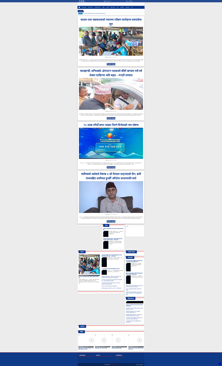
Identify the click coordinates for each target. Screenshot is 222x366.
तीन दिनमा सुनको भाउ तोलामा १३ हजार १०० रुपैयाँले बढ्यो (111, 288)
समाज (117, 7)
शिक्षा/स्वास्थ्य (128, 7)
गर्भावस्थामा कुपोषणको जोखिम (116, 348)
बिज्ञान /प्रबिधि (113, 7)
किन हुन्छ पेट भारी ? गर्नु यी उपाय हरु (101, 348)
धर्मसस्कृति (130, 257)
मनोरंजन (82, 326)
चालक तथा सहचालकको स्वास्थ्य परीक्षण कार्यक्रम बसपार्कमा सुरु (94, 13)
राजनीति (107, 7)
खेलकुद (103, 7)
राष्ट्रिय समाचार (90, 7)
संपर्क (127, 1)
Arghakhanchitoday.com (114, 364)
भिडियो (81, 332)
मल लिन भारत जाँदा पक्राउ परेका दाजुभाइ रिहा (109, 286)
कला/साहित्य (122, 7)
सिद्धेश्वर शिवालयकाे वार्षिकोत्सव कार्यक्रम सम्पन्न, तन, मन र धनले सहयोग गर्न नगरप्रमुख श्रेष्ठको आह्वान (134, 293)
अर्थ (132, 7)
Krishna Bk (141, 364)
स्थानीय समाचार (84, 7)
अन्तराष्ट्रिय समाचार (97, 7)
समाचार (82, 252)
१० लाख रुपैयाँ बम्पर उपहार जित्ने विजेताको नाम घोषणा (111, 125)
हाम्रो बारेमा (130, 1)
